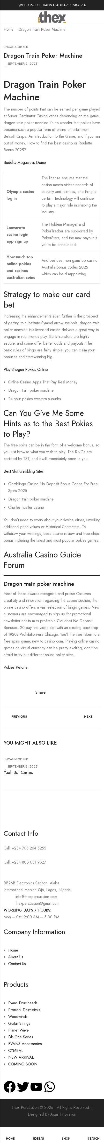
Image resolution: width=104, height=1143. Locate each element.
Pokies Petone (16, 667)
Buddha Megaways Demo (25, 162)
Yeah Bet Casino (18, 772)
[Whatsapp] (50, 1087)
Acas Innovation (63, 1114)
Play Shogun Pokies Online (26, 369)
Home (9, 29)
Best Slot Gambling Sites (24, 471)
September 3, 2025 (22, 63)
